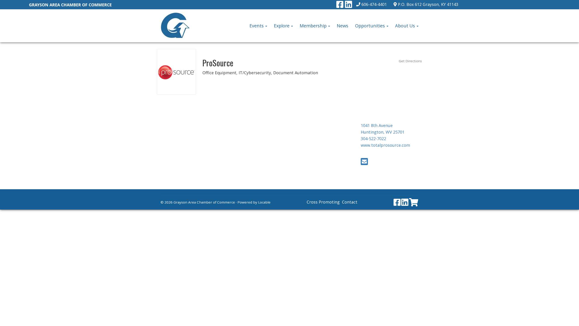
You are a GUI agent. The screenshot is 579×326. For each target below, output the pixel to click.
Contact (349, 202)
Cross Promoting (323, 202)
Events (257, 26)
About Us (405, 26)
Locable (264, 202)
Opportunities (370, 26)
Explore (282, 26)
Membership (314, 26)
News (342, 26)
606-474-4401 (374, 4)
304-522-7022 (373, 138)
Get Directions (410, 61)
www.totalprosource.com (385, 145)
